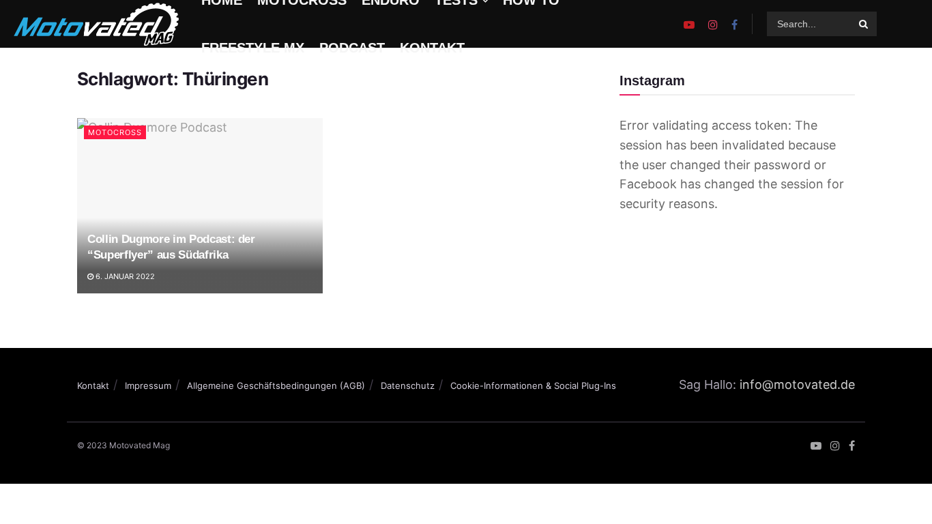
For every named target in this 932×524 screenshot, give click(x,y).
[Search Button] (864, 24)
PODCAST (352, 47)
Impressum (148, 385)
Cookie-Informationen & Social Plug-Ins (533, 385)
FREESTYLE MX (252, 47)
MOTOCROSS (115, 132)
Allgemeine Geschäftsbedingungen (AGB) (276, 385)
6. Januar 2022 (124, 276)
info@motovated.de (797, 384)
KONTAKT (432, 47)
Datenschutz (408, 385)
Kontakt (93, 385)
